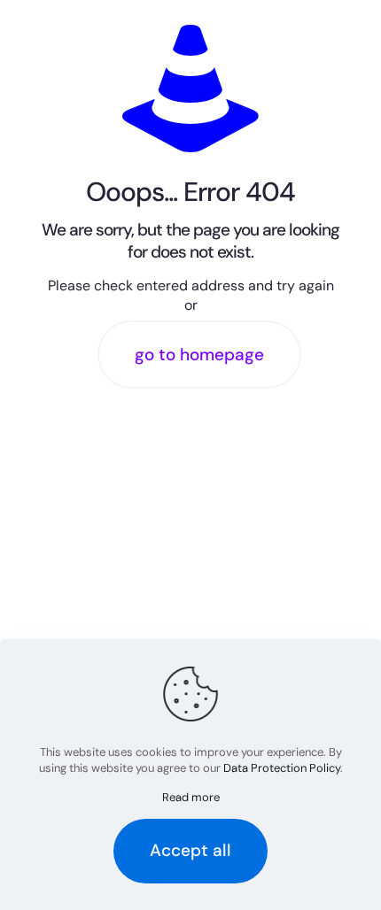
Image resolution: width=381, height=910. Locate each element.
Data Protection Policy (281, 767)
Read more (191, 797)
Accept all (190, 850)
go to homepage (199, 354)
